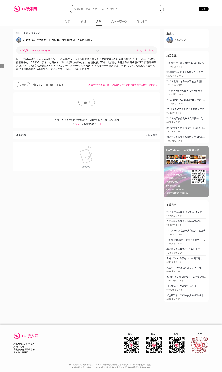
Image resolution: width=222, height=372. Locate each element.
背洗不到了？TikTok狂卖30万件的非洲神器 (188, 295)
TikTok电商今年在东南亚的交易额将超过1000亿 (190, 81)
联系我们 (135, 367)
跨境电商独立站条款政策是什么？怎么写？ (188, 72)
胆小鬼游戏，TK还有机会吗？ (181, 286)
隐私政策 (119, 367)
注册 (99, 124)
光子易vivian (180, 40)
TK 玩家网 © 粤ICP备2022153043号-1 (88, 367)
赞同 (25, 84)
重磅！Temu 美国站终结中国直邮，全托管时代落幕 (192, 258)
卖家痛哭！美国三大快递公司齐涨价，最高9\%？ (191, 221)
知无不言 (142, 21)
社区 (18, 33)
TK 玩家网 (29, 336)
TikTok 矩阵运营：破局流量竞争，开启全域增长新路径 (194, 239)
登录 (203, 9)
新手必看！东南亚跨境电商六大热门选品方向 (189, 127)
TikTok (94, 50)
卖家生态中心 (119, 21)
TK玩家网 (126, 85)
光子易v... (107, 85)
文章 (25, 33)
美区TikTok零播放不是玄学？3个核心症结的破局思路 (193, 267)
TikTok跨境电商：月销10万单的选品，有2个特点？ (192, 62)
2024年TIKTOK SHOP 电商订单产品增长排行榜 (190, 109)
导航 (67, 21)
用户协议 (110, 367)
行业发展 (35, 33)
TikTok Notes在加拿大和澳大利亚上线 (185, 230)
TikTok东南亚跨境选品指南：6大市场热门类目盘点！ (193, 212)
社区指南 (127, 367)
